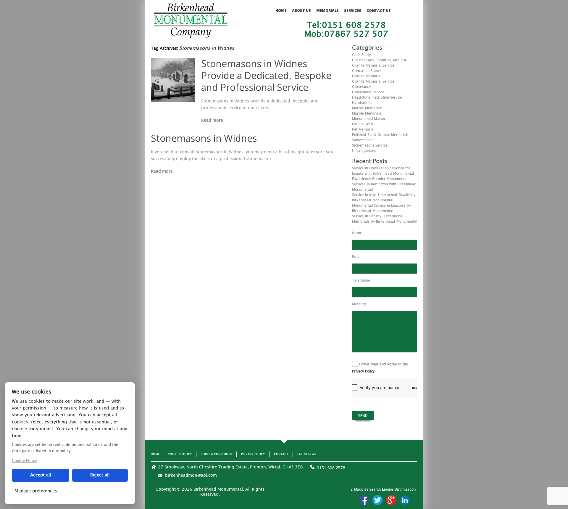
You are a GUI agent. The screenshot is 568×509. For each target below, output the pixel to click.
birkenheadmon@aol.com (191, 475)
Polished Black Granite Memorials (380, 135)
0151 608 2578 (331, 467)
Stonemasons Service (369, 145)
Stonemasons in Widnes (204, 138)
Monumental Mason (368, 119)
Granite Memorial (366, 76)
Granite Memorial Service (373, 81)
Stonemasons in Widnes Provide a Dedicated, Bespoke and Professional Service (266, 75)
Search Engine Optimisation (392, 489)
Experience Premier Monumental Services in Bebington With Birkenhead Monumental (384, 184)
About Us (301, 10)
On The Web (362, 124)
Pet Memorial (363, 129)
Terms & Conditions (216, 454)
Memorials (327, 10)
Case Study (361, 55)
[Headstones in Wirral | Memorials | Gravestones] (190, 35)
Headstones (362, 103)
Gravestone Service (368, 92)
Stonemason (362, 140)
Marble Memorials (367, 108)
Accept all (40, 475)
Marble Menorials (366, 113)
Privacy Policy (363, 371)
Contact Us (379, 10)
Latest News (306, 454)
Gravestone (361, 87)
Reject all (99, 475)
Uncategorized (364, 150)
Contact (281, 454)
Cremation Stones (367, 71)
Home (281, 10)
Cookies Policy (180, 454)
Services (352, 10)
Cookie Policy (24, 461)
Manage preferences (35, 491)
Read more (212, 120)
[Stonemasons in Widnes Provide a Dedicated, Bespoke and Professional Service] (173, 100)
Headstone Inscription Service (377, 97)
